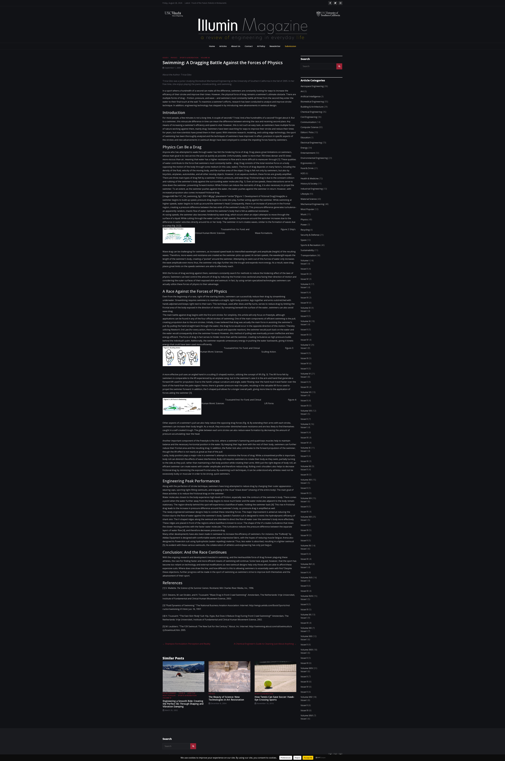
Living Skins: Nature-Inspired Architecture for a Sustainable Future (219, 3)
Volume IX (305, 321)
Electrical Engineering (311, 142)
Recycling (305, 229)
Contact (249, 46)
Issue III (182, 693)
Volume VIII (306, 410)
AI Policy (261, 46)
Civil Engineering (309, 117)
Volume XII (306, 466)
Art (302, 91)
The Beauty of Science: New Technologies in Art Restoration (226, 698)
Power (304, 224)
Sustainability (307, 250)
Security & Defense (310, 234)
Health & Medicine (310, 178)
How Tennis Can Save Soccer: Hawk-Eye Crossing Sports (274, 698)
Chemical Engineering (311, 111)
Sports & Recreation (189, 58)
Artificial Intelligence (310, 96)
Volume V (305, 344)
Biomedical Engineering (312, 101)
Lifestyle (191, 693)
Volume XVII (306, 577)
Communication (308, 122)
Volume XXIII (307, 649)
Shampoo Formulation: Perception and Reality (186, 643)
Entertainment (169, 693)
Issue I (304, 263)
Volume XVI (306, 564)
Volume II (305, 284)
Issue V (304, 368)
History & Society (309, 183)
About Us (235, 46)
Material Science (309, 199)
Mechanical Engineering (312, 204)
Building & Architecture (312, 106)
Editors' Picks (307, 132)
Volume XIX (306, 516)
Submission (290, 46)
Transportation (308, 255)
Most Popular (169, 695)
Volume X (305, 424)
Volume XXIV (307, 668)
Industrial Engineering (312, 188)
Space (303, 240)
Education (305, 137)
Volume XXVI (307, 715)
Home (212, 46)
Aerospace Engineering (312, 86)
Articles (223, 46)
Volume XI (305, 447)
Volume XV (306, 545)
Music (303, 214)
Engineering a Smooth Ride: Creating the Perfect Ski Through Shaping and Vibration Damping (183, 703)
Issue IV (304, 279)
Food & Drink (307, 168)
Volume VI (167, 698)
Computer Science (309, 127)
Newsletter (275, 46)
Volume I (305, 260)
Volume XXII (306, 636)
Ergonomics (306, 163)
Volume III (306, 307)
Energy (304, 147)
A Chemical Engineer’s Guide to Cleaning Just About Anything (265, 643)
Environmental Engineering (314, 158)
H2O (303, 173)
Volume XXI (306, 628)
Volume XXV (306, 697)
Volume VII (205, 58)
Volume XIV (306, 498)
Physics (174, 58)
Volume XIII (306, 479)
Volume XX (306, 614)
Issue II (165, 58)
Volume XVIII (307, 596)
